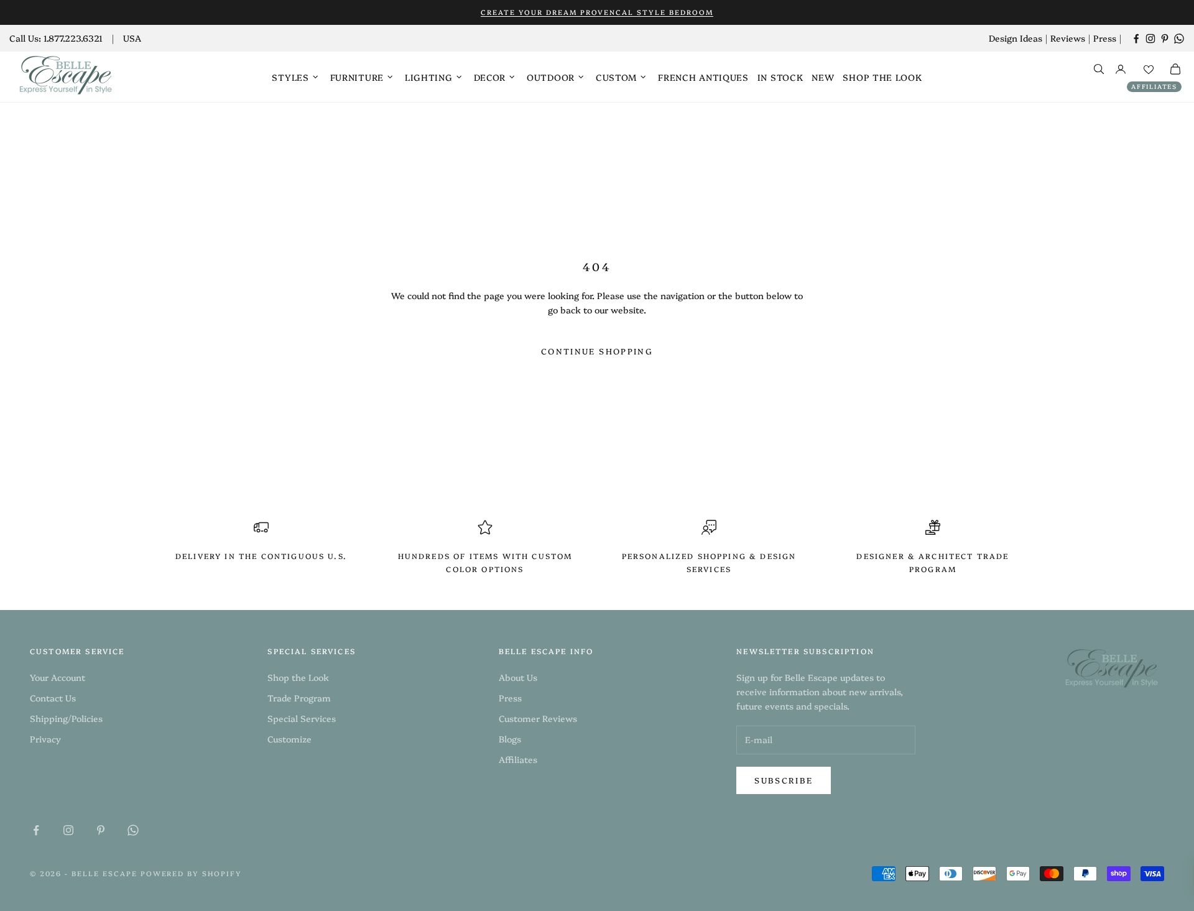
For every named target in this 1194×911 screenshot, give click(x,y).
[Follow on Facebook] (1136, 38)
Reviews (1067, 38)
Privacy (45, 739)
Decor (490, 77)
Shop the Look (882, 77)
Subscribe (783, 779)
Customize (289, 739)
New (823, 77)
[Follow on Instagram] (1150, 38)
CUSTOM (616, 77)
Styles (290, 77)
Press (1104, 38)
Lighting (429, 77)
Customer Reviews (538, 718)
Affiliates (1154, 86)
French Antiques (703, 77)
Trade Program (299, 697)
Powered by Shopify (192, 873)
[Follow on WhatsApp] (1179, 38)
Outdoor (551, 77)
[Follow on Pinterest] (1164, 38)
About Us (518, 677)
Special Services (301, 718)
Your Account (57, 677)
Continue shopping (597, 350)
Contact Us (53, 697)
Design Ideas (1015, 38)
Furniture (357, 77)
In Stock (780, 77)
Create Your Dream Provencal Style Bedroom (597, 12)
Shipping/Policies (66, 718)
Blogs (510, 739)
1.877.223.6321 (73, 38)
